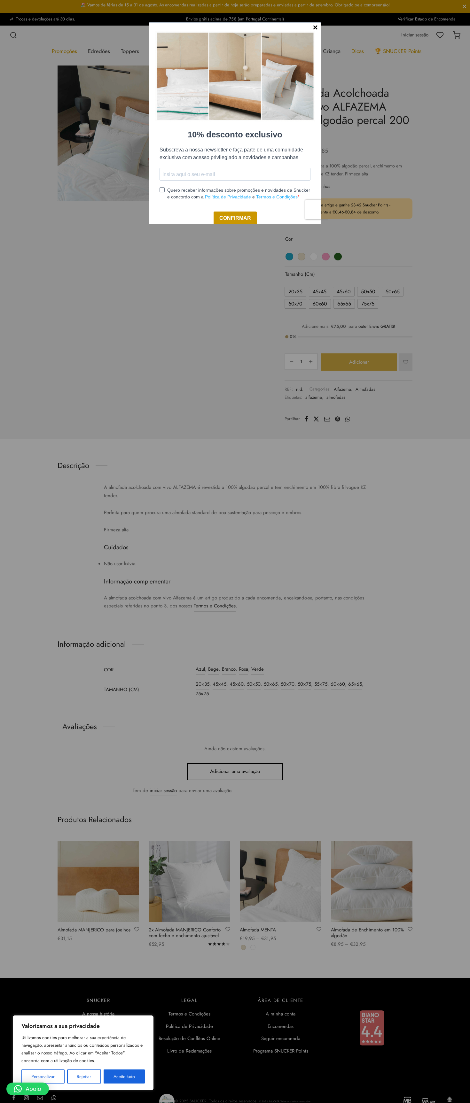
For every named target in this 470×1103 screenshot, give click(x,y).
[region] (83, 1052)
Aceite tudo (124, 1076)
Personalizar (43, 1076)
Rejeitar (84, 1076)
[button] (27, 1089)
